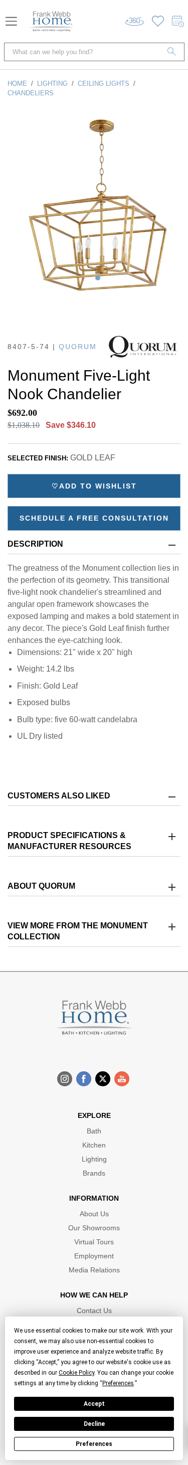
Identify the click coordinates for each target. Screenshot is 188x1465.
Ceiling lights (103, 83)
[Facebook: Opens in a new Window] (83, 1078)
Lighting (52, 83)
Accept (94, 1403)
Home (17, 83)
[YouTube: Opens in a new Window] (121, 1078)
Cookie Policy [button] (76, 1372)
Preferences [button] (118, 1383)
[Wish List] (158, 21)
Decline (94, 1423)
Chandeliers (31, 93)
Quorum (78, 347)
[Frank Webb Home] (52, 21)
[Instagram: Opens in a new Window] (64, 1078)
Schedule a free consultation (94, 518)
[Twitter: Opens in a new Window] (102, 1078)
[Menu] (11, 21)
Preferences (94, 1443)
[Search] (171, 52)
